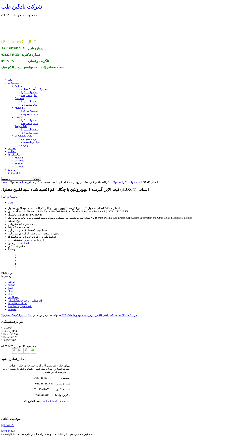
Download (23, 243)
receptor (12, 309)
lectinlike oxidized (17, 303)
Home (4, 182)
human (11, 285)
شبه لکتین (13, 297)
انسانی (11, 282)
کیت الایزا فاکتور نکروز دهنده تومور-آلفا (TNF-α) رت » (103, 315)
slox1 (11, 294)
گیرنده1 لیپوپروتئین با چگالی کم (25, 300)
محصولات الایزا (130, 182)
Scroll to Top (8, 431)
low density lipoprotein (20, 306)
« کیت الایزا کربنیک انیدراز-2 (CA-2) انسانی (61, 315)
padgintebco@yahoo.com (56, 401)
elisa (10, 291)
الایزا (10, 288)
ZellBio (23, 182)
